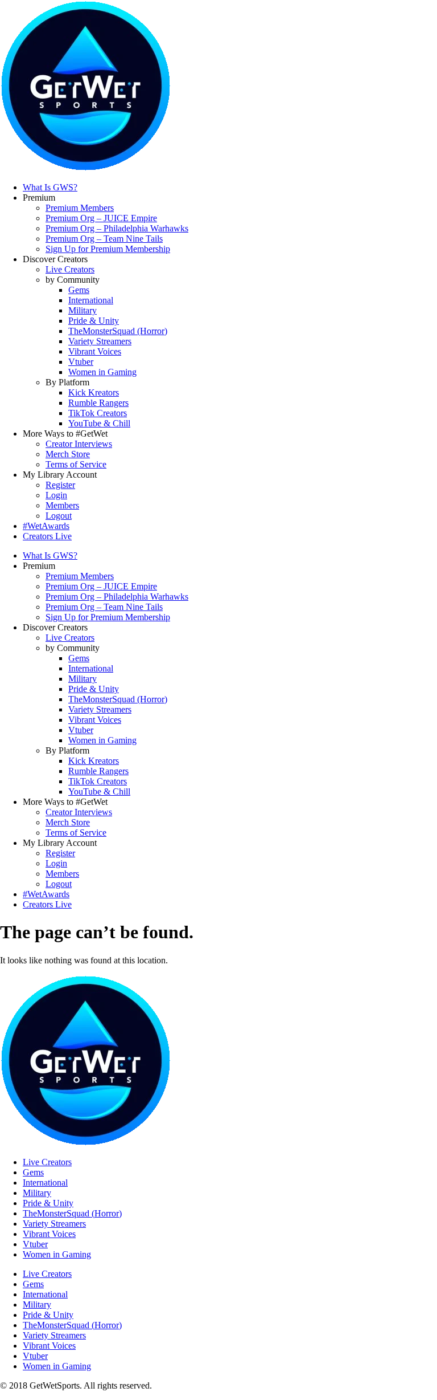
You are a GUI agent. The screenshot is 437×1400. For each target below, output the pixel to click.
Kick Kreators (93, 392)
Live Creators (70, 269)
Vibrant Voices (94, 351)
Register (60, 485)
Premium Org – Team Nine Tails (104, 238)
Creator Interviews (79, 444)
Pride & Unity (93, 320)
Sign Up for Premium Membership (108, 249)
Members (62, 505)
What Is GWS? (50, 187)
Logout (59, 515)
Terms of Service (76, 464)
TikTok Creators (97, 413)
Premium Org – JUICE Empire (101, 218)
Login (56, 495)
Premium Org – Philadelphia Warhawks (117, 228)
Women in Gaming (102, 372)
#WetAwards (46, 526)
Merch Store (68, 454)
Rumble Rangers (98, 403)
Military (82, 310)
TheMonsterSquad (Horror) (117, 331)
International (90, 300)
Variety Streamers (99, 341)
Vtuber (80, 362)
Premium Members (80, 208)
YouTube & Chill (99, 423)
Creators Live (47, 536)
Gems (78, 290)
